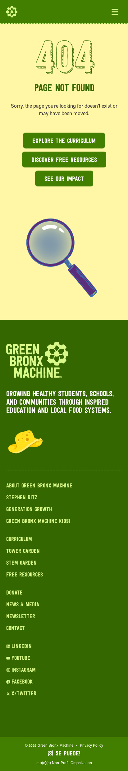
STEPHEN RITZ (21, 498)
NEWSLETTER (20, 617)
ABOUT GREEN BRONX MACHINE (39, 486)
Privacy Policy (91, 745)
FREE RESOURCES (24, 575)
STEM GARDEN (21, 563)
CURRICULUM (19, 540)
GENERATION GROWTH (29, 510)
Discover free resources (64, 160)
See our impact (64, 179)
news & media (22, 605)
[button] (115, 12)
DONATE (14, 593)
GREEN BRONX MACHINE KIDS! (38, 521)
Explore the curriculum (64, 141)
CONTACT (15, 629)
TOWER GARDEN (23, 551)
